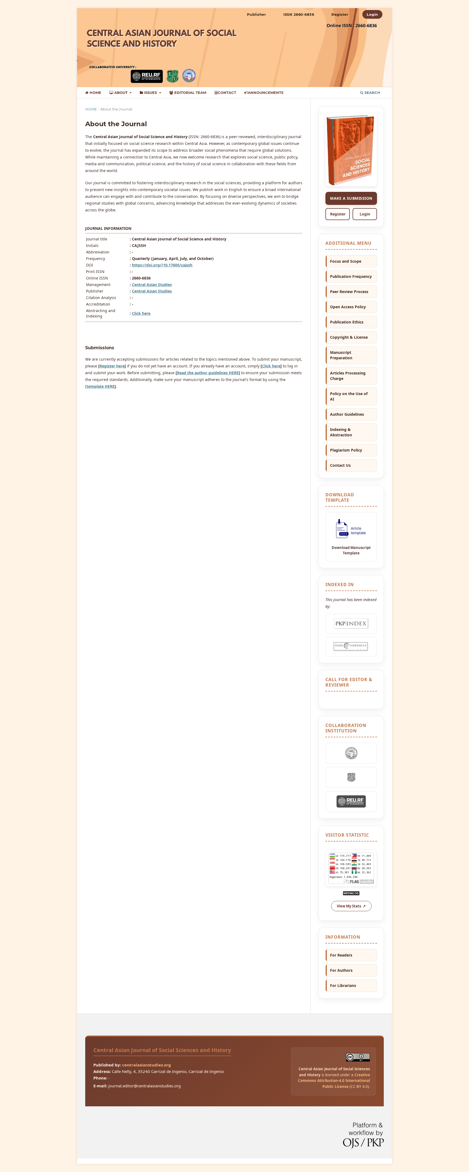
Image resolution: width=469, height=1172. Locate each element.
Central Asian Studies (152, 284)
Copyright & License (349, 337)
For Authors (341, 970)
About (121, 92)
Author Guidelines (347, 414)
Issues (150, 92)
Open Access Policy (348, 306)
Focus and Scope (345, 261)
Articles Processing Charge (348, 375)
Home (94, 92)
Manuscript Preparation (341, 355)
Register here (112, 366)
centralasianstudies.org (146, 1065)
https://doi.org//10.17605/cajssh (162, 265)
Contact (227, 92)
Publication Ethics (346, 322)
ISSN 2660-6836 (298, 14)
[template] (351, 536)
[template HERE (100, 386)
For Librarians (343, 985)
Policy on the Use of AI (348, 396)
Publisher (256, 14)
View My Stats (349, 906)
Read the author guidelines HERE (208, 372)
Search (371, 92)
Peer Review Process (349, 291)
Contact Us (340, 465)
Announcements (265, 92)
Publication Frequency (351, 276)
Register (339, 14)
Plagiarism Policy (346, 450)
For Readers (341, 955)
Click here (141, 313)
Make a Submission (351, 198)
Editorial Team (189, 92)
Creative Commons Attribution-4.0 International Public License (334, 1080)
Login (372, 14)
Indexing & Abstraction (341, 432)
